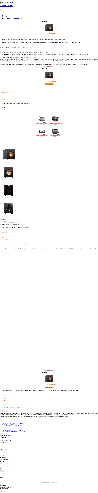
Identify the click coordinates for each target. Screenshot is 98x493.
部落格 (3, 14)
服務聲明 (56, 482)
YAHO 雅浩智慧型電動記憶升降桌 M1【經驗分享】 (9, 424)
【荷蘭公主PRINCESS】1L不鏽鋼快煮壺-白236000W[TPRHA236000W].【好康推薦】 (13, 423)
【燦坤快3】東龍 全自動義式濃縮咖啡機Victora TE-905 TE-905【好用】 (11, 430)
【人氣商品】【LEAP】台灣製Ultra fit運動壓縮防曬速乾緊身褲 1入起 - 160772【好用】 (13, 431)
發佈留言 (2, 450)
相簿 (2, 13)
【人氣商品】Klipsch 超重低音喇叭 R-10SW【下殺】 (12, 18)
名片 (2, 15)
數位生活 (6, 442)
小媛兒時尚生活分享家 (6, 6)
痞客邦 (5, 440)
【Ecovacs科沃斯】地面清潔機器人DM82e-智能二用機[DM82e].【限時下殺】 (12, 425)
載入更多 (2, 445)
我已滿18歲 (2, 491)
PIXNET (43, 482)
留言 (7, 440)
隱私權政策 (53, 482)
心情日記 (3, 471)
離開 (4, 491)
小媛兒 (1, 436)
